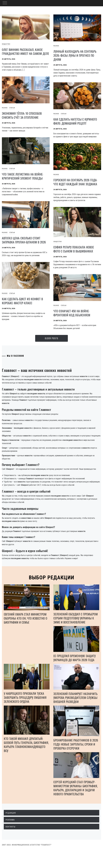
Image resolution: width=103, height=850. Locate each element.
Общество (57, 241)
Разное (56, 46)
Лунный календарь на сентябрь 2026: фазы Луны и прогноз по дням (74, 55)
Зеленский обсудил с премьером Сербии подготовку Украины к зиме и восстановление (75, 618)
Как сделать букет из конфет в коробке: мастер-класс (22, 301)
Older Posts (51, 338)
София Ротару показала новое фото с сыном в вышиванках (73, 249)
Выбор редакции (51, 577)
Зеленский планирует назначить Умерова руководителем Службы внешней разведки (75, 697)
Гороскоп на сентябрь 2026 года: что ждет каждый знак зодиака (75, 182)
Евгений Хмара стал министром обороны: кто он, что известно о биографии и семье (25, 618)
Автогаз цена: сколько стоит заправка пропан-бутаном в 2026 (24, 240)
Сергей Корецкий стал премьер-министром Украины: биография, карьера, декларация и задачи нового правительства (75, 788)
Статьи (12, 108)
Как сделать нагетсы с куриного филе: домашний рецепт (75, 121)
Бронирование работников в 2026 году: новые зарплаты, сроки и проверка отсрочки (75, 744)
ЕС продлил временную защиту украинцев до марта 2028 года (74, 657)
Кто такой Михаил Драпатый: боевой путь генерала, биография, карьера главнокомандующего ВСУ (26, 744)
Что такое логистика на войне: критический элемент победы (22, 176)
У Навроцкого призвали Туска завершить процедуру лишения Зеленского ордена (25, 697)
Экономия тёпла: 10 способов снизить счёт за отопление (22, 115)
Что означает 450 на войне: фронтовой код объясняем (71, 313)
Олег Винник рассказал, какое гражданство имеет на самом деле (25, 51)
